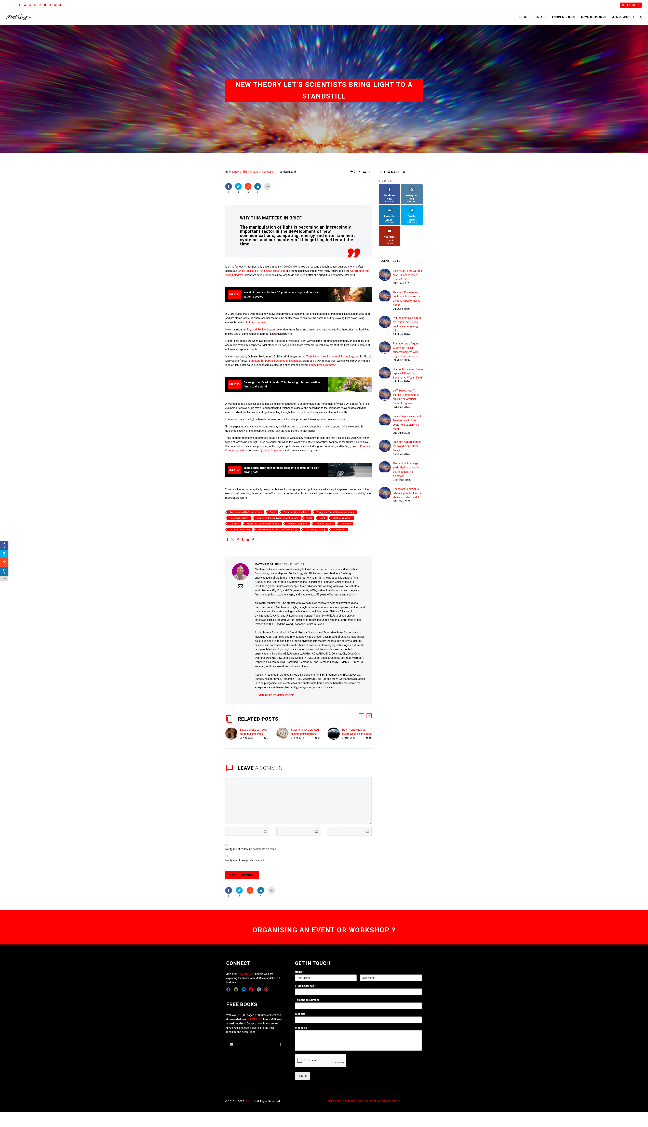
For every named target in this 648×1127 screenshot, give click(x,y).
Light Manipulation (342, 518)
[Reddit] (252, 539)
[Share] (50, 5)
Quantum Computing (240, 529)
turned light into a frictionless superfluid (261, 270)
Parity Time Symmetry (322, 365)
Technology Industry (315, 529)
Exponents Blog (563, 17)
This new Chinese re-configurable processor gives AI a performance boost (406, 299)
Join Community (623, 17)
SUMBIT (302, 1076)
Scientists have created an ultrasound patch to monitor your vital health (305, 734)
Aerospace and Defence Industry (246, 512)
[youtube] (266, 989)
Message (302, 1027)
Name (299, 971)
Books (523, 17)
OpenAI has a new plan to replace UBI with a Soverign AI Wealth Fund (408, 373)
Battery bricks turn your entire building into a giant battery (253, 734)
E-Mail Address (305, 985)
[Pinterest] (237, 539)
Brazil (272, 512)
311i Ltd (251, 1101)
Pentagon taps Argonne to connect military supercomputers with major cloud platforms (407, 350)
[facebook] (228, 989)
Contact (540, 17)
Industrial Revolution (262, 171)
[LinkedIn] (24, 5)
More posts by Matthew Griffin (276, 695)
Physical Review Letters (261, 329)
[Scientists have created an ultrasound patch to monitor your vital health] (283, 734)
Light (322, 518)
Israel (309, 518)
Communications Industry (296, 512)
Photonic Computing (297, 523)
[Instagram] (34, 5)
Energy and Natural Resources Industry (335, 512)
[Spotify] (55, 5)
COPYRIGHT (348, 1101)
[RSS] (40, 5)
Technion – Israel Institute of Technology (330, 356)
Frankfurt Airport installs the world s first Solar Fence (407, 446)
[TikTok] (60, 5)
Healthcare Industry (239, 518)
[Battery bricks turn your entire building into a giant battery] (232, 734)
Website (300, 1013)
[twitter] (259, 989)
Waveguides (339, 529)
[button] (361, 715)
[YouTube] (45, 5)
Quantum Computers (272, 450)
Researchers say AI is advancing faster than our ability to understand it (407, 493)
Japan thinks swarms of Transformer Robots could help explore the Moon (407, 422)
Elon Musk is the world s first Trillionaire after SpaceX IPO (407, 275)
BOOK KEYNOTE (630, 5)
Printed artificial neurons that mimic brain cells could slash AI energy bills (407, 324)
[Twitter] (29, 5)
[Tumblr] (242, 539)
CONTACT (333, 1101)
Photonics (346, 523)
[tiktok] (251, 989)
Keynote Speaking (593, 17)
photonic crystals (255, 322)
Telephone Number (307, 999)
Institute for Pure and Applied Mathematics (276, 360)
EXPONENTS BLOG (368, 1101)
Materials (234, 523)
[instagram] (236, 989)
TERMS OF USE (391, 1101)
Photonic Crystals (324, 523)
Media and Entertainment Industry (263, 523)
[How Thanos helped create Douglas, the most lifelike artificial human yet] (335, 734)
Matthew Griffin (238, 171)
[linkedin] (243, 989)
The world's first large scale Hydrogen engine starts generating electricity (406, 470)
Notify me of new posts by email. (244, 860)
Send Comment (242, 875)
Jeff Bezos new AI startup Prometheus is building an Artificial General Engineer (406, 397)
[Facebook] (19, 5)
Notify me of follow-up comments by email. (250, 849)
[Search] (641, 17)
